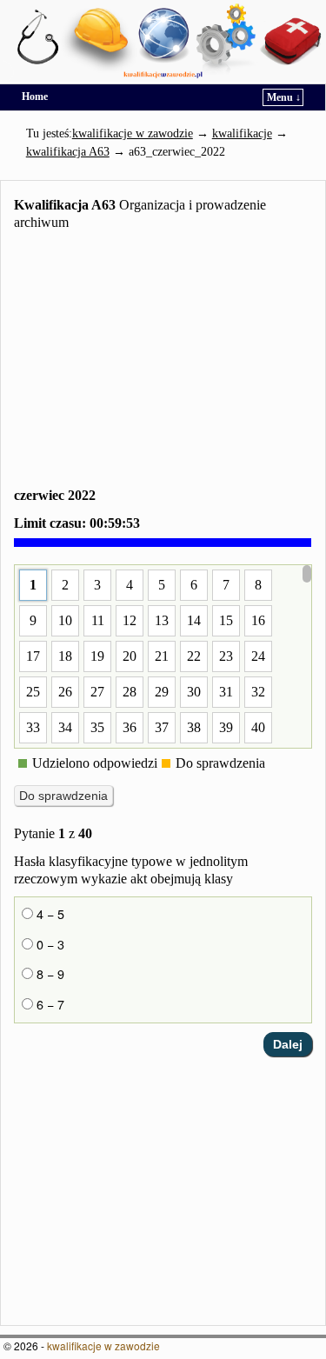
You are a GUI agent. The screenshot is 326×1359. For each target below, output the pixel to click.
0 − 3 (48, 944)
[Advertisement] (163, 362)
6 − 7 (48, 1004)
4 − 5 (48, 914)
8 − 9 (48, 974)
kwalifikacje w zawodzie (103, 1345)
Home (35, 96)
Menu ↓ (284, 97)
